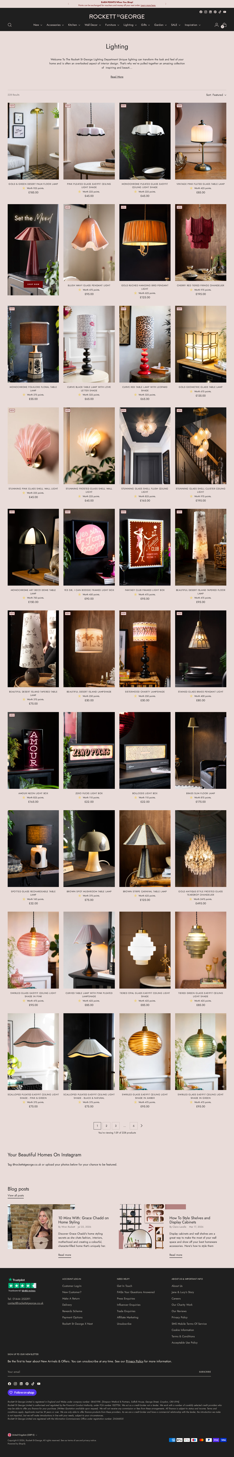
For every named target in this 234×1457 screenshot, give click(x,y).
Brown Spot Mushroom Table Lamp (89, 891)
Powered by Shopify (16, 1443)
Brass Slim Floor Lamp (200, 793)
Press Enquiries (126, 1299)
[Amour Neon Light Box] (33, 750)
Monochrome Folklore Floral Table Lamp (33, 388)
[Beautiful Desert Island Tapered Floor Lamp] (200, 547)
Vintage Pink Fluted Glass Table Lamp (201, 184)
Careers (176, 1299)
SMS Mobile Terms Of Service (189, 1324)
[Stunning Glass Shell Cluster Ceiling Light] (200, 445)
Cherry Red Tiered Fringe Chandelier (200, 285)
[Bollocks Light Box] (145, 750)
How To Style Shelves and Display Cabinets (189, 1220)
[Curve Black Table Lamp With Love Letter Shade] (89, 344)
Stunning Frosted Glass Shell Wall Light (89, 490)
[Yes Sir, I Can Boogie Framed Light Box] (89, 547)
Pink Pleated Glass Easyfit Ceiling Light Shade (89, 185)
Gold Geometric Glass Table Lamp (200, 387)
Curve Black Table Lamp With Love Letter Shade (89, 388)
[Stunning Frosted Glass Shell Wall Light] (89, 445)
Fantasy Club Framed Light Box (145, 590)
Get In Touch (124, 1286)
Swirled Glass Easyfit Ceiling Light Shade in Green (201, 1096)
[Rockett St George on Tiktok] (220, 12)
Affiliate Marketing (127, 1317)
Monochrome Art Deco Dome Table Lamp (33, 592)
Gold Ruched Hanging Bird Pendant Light (145, 287)
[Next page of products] (141, 1125)
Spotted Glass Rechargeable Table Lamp (33, 893)
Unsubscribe (124, 1324)
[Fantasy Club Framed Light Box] (145, 547)
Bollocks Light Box (145, 793)
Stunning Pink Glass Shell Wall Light (33, 488)
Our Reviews (179, 1311)
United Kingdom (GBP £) (23, 1434)
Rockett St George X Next (77, 1324)
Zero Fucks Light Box (89, 793)
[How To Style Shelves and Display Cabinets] (152, 1232)
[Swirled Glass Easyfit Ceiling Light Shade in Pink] (33, 950)
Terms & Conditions (183, 1336)
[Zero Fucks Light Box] (89, 750)
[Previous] (69, 4)
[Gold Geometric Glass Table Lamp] (200, 344)
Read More (117, 77)
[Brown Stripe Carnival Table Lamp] (145, 848)
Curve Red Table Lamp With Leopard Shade (144, 388)
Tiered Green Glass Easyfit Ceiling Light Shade (200, 994)
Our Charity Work (182, 1305)
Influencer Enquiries (128, 1305)
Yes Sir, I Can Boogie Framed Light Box (89, 590)
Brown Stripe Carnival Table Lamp (145, 891)
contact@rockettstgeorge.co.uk (25, 1303)
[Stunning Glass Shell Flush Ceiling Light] (145, 445)
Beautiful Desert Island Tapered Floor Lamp (200, 592)
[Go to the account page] (216, 25)
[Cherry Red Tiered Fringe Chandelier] (200, 242)
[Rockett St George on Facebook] (201, 12)
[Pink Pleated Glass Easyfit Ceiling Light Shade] (89, 141)
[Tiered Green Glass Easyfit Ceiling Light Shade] (200, 950)
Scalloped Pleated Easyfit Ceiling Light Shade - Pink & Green (33, 1096)
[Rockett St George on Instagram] (205, 12)
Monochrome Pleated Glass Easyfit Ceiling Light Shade (145, 185)
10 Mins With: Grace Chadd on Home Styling (83, 1220)
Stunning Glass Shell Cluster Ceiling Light (200, 490)
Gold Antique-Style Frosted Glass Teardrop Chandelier (200, 893)
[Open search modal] (9, 25)
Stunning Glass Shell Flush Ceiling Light (144, 490)
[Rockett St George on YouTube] (224, 12)
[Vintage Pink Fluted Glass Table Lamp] (200, 141)
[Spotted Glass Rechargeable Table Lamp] (33, 848)
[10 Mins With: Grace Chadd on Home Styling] (41, 1232)
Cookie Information (183, 1330)
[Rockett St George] (117, 16)
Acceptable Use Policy (185, 1343)
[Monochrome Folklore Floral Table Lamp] (33, 344)
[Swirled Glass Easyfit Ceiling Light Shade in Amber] (145, 1051)
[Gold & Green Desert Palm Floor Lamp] (33, 141)
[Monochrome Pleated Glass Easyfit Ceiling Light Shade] (145, 141)
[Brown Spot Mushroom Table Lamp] (89, 848)
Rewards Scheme (72, 1311)
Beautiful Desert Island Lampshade (89, 691)
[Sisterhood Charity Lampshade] (145, 648)
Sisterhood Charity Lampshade (145, 691)
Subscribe (205, 1371)
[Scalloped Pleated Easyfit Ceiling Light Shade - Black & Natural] (89, 1051)
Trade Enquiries (126, 1311)
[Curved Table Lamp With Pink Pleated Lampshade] (89, 950)
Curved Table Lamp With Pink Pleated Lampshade (89, 994)
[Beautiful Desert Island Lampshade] (89, 648)
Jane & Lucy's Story (183, 1292)
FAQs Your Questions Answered (136, 1292)
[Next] (166, 4)
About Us (177, 1286)
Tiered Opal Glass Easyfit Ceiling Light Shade (145, 994)
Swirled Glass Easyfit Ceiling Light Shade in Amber (145, 1096)
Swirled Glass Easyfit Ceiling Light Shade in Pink (33, 994)
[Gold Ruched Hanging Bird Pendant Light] (145, 242)
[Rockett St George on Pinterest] (215, 12)
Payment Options (72, 1317)
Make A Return (71, 1299)
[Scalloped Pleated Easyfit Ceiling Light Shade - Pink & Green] (33, 1051)
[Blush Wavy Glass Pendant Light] (89, 242)
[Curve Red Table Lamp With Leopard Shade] (145, 344)
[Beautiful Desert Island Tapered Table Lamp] (33, 648)
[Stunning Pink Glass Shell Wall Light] (33, 445)
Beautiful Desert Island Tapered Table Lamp (33, 693)
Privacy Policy (180, 1317)
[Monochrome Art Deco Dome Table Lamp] (33, 547)
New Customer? (71, 1292)
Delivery (67, 1305)
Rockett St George (34, 1440)
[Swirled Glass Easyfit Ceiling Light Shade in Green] (200, 1051)
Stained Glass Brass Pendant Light (200, 691)
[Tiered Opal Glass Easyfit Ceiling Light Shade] (145, 950)
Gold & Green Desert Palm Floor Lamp (33, 184)
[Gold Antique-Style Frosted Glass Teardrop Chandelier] (200, 848)
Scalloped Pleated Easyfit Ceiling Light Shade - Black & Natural (89, 1096)
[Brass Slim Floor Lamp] (200, 750)
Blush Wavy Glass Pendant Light (89, 285)
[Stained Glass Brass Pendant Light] (200, 648)
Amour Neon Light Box (33, 793)
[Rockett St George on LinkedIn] (210, 12)
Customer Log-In (72, 1286)
